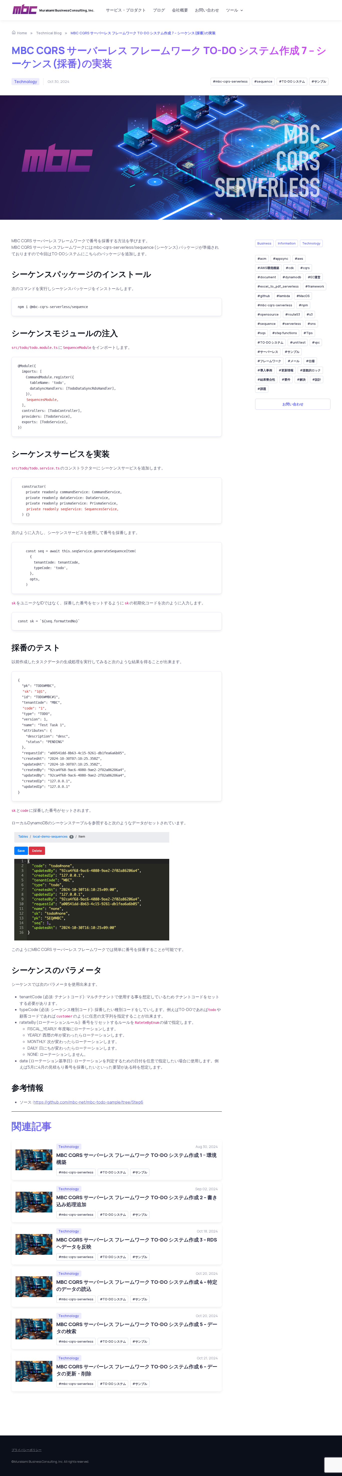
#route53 (292, 315)
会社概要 (180, 10)
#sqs (261, 333)
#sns (311, 324)
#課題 (261, 389)
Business (264, 243)
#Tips (308, 333)
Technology (68, 1146)
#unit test (297, 342)
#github (263, 296)
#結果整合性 (266, 380)
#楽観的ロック (310, 370)
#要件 (286, 380)
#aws (299, 259)
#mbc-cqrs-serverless (230, 81)
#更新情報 (286, 370)
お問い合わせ (207, 10)
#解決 (301, 380)
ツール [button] (232, 10)
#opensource (268, 315)
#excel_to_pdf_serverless (278, 287)
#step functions (284, 333)
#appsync (280, 259)
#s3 (309, 315)
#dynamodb (291, 277)
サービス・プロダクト (126, 10)
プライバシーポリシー (27, 1450)
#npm (303, 305)
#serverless (291, 324)
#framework (314, 287)
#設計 (316, 380)
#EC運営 (314, 277)
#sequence (263, 81)
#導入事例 (264, 370)
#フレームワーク (269, 361)
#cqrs (305, 268)
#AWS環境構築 (268, 268)
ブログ (159, 10)
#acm (261, 259)
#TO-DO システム (292, 81)
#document (266, 277)
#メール (293, 361)
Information (287, 243)
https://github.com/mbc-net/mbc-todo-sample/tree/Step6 (88, 1102)
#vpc (316, 342)
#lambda (283, 296)
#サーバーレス (267, 352)
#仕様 (310, 361)
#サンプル (318, 81)
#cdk (290, 268)
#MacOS (303, 296)
